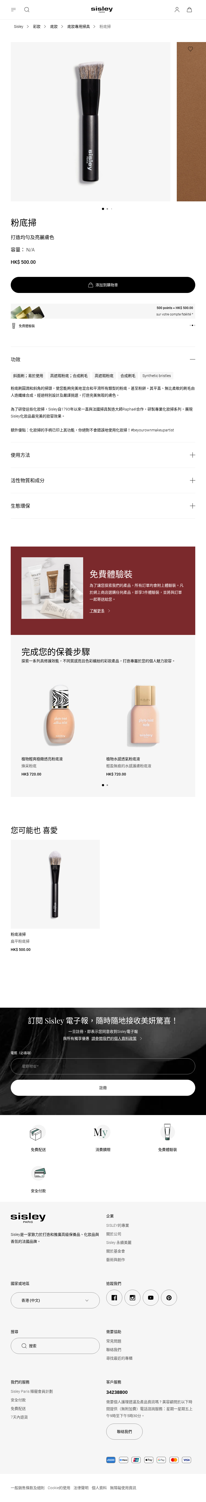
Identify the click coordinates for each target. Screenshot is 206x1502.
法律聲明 (81, 1488)
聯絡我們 (113, 1349)
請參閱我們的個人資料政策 (114, 1038)
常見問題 (113, 1341)
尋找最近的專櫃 (119, 1358)
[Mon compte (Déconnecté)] (177, 9)
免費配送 (38, 1149)
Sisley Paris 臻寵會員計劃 (32, 1391)
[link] (190, 9)
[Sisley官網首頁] (102, 9)
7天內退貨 (19, 1417)
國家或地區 (20, 1283)
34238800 (117, 1392)
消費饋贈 (103, 1149)
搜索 (32, 1346)
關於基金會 (115, 1251)
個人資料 (99, 1488)
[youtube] (151, 1298)
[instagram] (132, 1298)
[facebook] (114, 1298)
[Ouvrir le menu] (14, 9)
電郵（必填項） (22, 1053)
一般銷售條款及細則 (28, 1488)
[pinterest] (169, 1298)
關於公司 (113, 1234)
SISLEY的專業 (117, 1225)
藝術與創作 (115, 1260)
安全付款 (38, 1191)
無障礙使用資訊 (123, 1488)
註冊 (103, 1088)
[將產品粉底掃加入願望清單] (190, 49)
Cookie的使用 (59, 1488)
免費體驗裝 (167, 1149)
